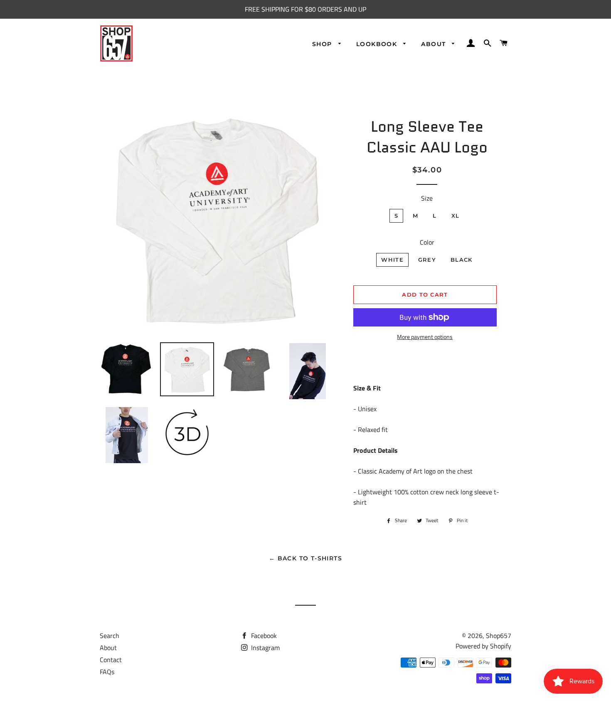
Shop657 (498, 636)
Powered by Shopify (483, 646)
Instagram (264, 648)
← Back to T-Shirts (305, 558)
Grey (427, 259)
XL (455, 215)
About (434, 44)
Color (427, 242)
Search (109, 636)
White (392, 259)
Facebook (263, 636)
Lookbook (377, 44)
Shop (323, 44)
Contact (111, 660)
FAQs (107, 672)
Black (462, 259)
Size (427, 198)
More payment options (425, 336)
